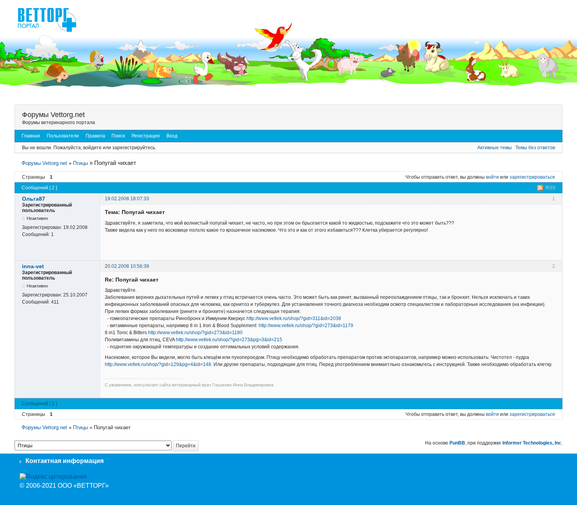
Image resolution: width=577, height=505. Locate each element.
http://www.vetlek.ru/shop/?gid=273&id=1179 (306, 325)
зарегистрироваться (532, 177)
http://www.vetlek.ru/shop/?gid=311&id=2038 (294, 318)
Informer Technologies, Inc (531, 443)
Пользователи (63, 136)
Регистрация (145, 136)
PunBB (457, 443)
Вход (171, 136)
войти (492, 177)
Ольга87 (33, 199)
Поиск (118, 136)
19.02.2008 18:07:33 (127, 198)
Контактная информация (65, 460)
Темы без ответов (535, 147)
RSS (550, 187)
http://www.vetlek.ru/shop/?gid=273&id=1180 (195, 332)
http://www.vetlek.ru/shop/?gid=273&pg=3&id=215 (229, 339)
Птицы (80, 163)
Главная (31, 136)
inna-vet (33, 266)
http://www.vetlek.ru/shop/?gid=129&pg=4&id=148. (158, 364)
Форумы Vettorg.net (53, 115)
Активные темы (494, 147)
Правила (95, 136)
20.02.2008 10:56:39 (127, 266)
